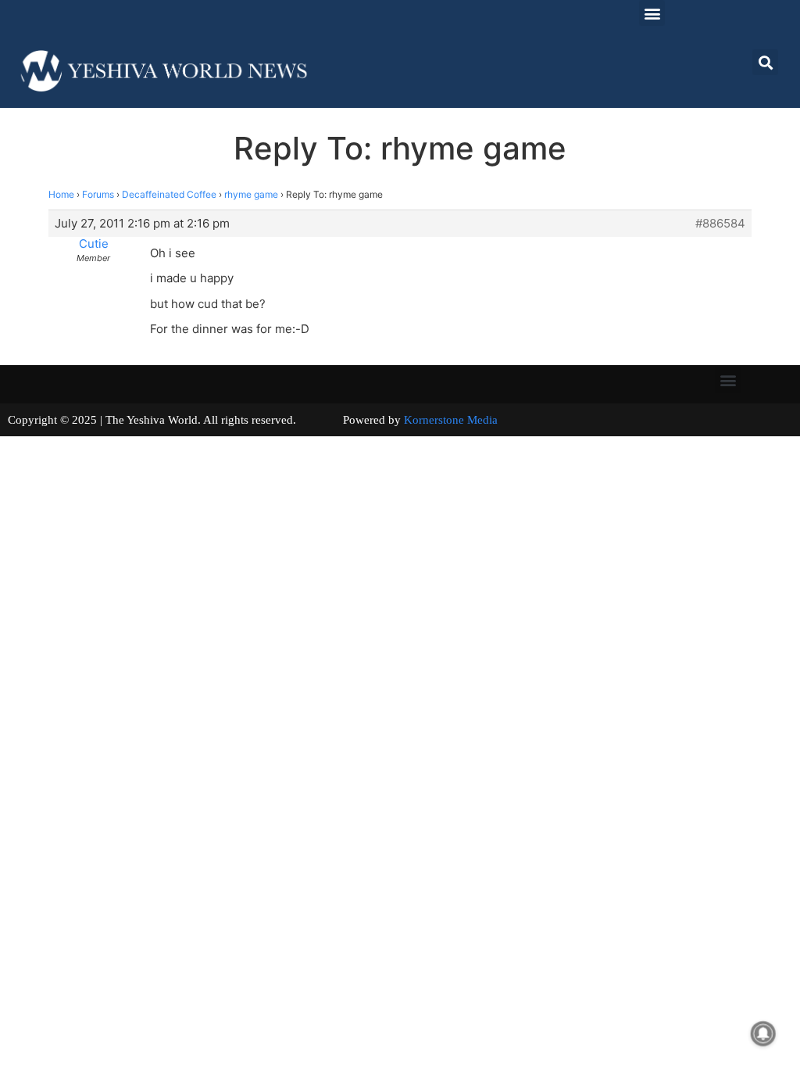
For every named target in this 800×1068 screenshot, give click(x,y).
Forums (98, 194)
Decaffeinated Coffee (169, 194)
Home (61, 194)
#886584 (720, 224)
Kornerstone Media (451, 420)
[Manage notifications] (763, 1033)
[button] (652, 13)
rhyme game (251, 194)
